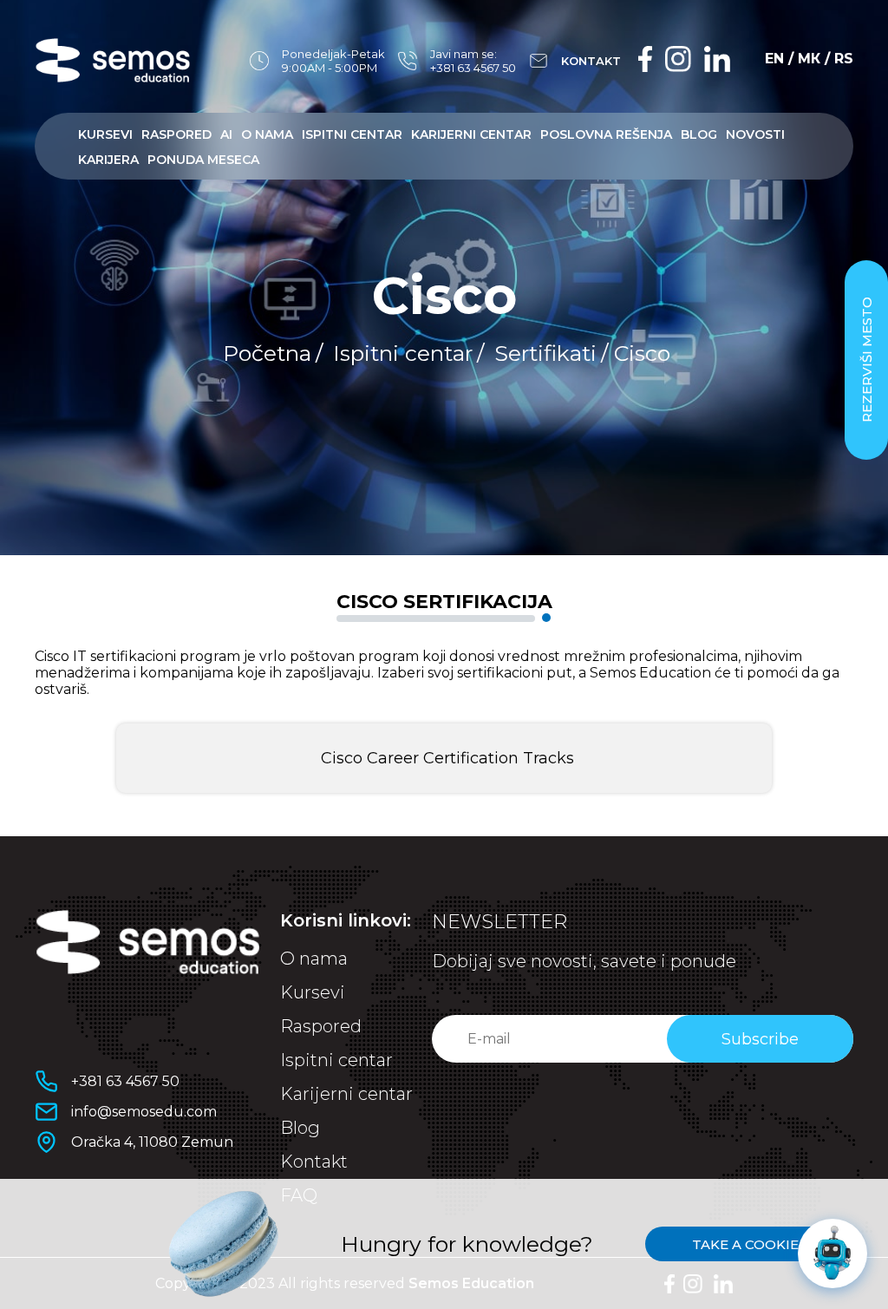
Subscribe (760, 1039)
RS (843, 58)
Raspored (176, 134)
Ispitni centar (352, 134)
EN (774, 58)
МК (809, 58)
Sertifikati (545, 353)
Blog (699, 134)
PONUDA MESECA (203, 159)
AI (226, 134)
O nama (267, 134)
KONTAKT (591, 61)
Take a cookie (745, 1244)
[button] (443, 758)
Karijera (108, 159)
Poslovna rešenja (606, 134)
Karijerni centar (471, 134)
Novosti (755, 134)
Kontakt (314, 1161)
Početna (267, 353)
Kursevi (105, 134)
